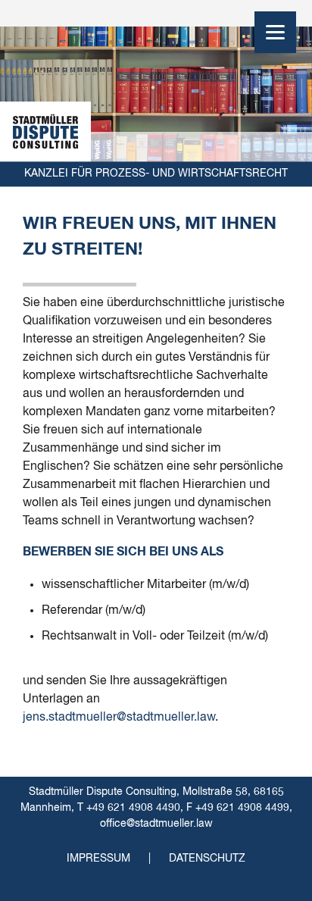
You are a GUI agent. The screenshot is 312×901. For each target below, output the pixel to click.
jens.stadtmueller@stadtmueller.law (119, 718)
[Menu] (275, 32)
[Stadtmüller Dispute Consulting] (45, 132)
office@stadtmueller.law (156, 823)
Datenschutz (207, 858)
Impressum (98, 858)
